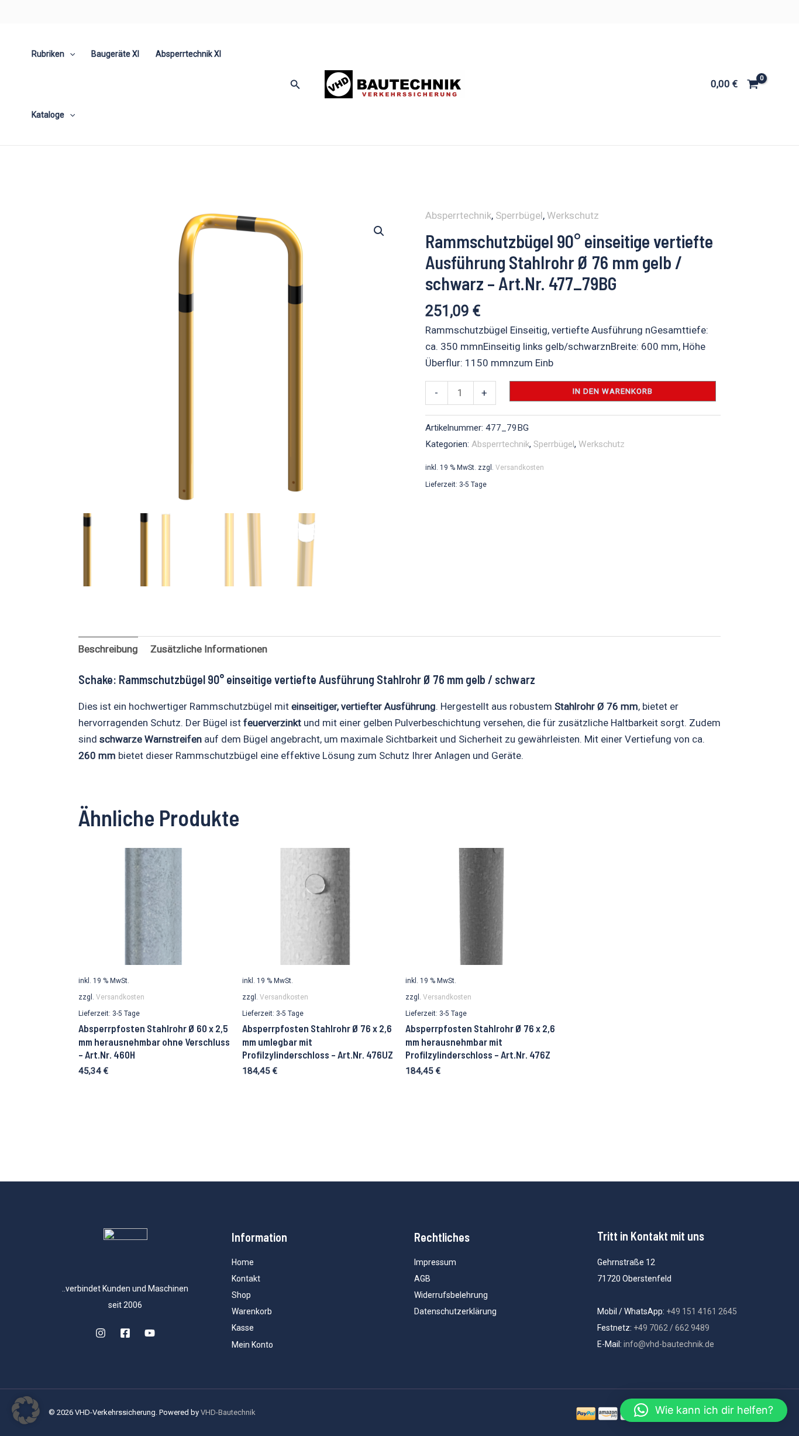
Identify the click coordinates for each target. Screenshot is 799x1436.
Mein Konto (252, 1344)
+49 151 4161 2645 (701, 1311)
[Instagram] (100, 1333)
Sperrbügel (519, 215)
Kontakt (246, 1278)
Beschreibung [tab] (108, 649)
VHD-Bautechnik (228, 1412)
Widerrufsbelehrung (451, 1295)
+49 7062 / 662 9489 (671, 1327)
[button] (69, 53)
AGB (422, 1278)
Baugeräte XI (115, 54)
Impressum (435, 1262)
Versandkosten (519, 467)
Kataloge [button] (48, 114)
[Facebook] (125, 1333)
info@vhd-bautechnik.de (669, 1344)
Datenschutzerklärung (455, 1311)
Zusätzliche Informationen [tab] (208, 649)
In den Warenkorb (613, 391)
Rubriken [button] (48, 54)
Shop (241, 1295)
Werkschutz (573, 215)
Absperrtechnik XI (188, 54)
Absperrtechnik (458, 215)
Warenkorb (252, 1311)
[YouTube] (149, 1333)
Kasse (243, 1327)
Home (243, 1262)
